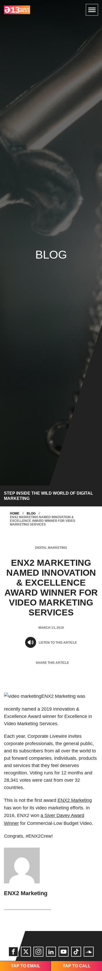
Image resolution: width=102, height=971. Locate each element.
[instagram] (38, 952)
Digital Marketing (51, 548)
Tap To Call (76, 966)
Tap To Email (25, 966)
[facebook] (13, 952)
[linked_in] (51, 952)
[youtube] (64, 952)
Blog (31, 513)
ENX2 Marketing (75, 800)
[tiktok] (76, 952)
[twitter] (26, 952)
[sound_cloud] (89, 952)
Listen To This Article (58, 642)
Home (14, 513)
